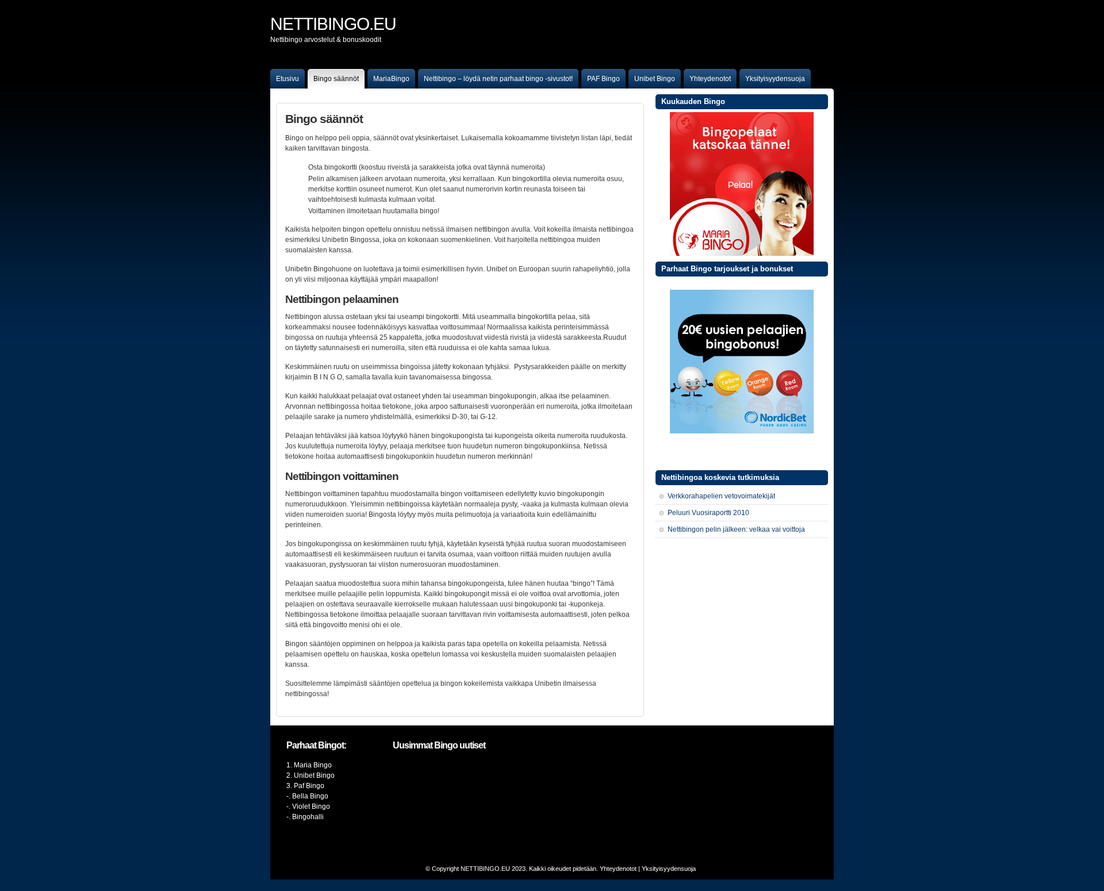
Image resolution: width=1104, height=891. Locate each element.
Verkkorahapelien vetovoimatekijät (721, 496)
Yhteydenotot (710, 79)
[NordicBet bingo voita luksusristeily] (742, 431)
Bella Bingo (310, 796)
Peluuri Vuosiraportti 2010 (708, 513)
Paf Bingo (309, 786)
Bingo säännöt (336, 79)
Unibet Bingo (654, 79)
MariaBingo (391, 79)
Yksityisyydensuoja (775, 79)
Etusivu (287, 79)
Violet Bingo (311, 806)
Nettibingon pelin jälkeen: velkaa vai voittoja (736, 529)
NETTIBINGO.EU (485, 868)
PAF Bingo (603, 79)
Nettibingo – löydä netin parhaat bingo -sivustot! (498, 79)
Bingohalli (308, 817)
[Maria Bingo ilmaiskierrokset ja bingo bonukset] (742, 253)
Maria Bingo (313, 765)
